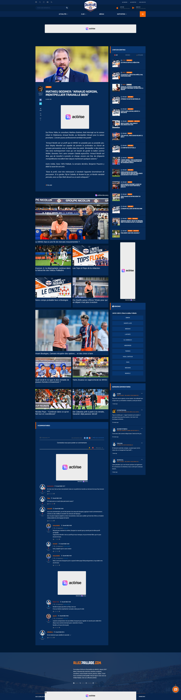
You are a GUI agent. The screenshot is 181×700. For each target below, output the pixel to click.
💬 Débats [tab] (127, 55)
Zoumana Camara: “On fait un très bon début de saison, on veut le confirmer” (132, 221)
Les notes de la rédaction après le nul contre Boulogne (132, 75)
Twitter (83, 683)
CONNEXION (125, 2)
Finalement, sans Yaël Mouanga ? (130, 233)
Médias (101, 14)
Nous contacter (142, 2)
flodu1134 (56, 602)
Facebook (77, 683)
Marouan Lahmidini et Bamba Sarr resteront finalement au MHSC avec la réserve (132, 88)
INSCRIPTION (133, 2)
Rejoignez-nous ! (142, 696)
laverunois (50, 486)
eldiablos (50, 632)
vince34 (49, 509)
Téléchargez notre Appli (125, 8)
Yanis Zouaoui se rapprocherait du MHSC (130, 197)
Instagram (89, 683)
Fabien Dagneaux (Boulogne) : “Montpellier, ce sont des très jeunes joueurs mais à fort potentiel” (131, 173)
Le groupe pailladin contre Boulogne (131, 208)
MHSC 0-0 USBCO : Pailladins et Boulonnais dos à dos (129, 124)
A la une (49, 185)
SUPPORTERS (121, 14)
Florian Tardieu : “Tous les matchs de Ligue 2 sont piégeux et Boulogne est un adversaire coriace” (131, 161)
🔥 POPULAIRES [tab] (139, 55)
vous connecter (99, 437)
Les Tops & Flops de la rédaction (130, 62)
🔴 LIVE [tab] (116, 55)
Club (82, 14)
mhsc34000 (56, 525)
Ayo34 (55, 616)
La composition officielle (128, 147)
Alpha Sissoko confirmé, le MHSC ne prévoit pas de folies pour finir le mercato (131, 185)
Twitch (95, 683)
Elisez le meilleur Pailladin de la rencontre (130, 111)
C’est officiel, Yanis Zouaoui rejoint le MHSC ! (132, 136)
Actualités (62, 14)
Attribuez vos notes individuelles (130, 99)
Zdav (48, 498)
